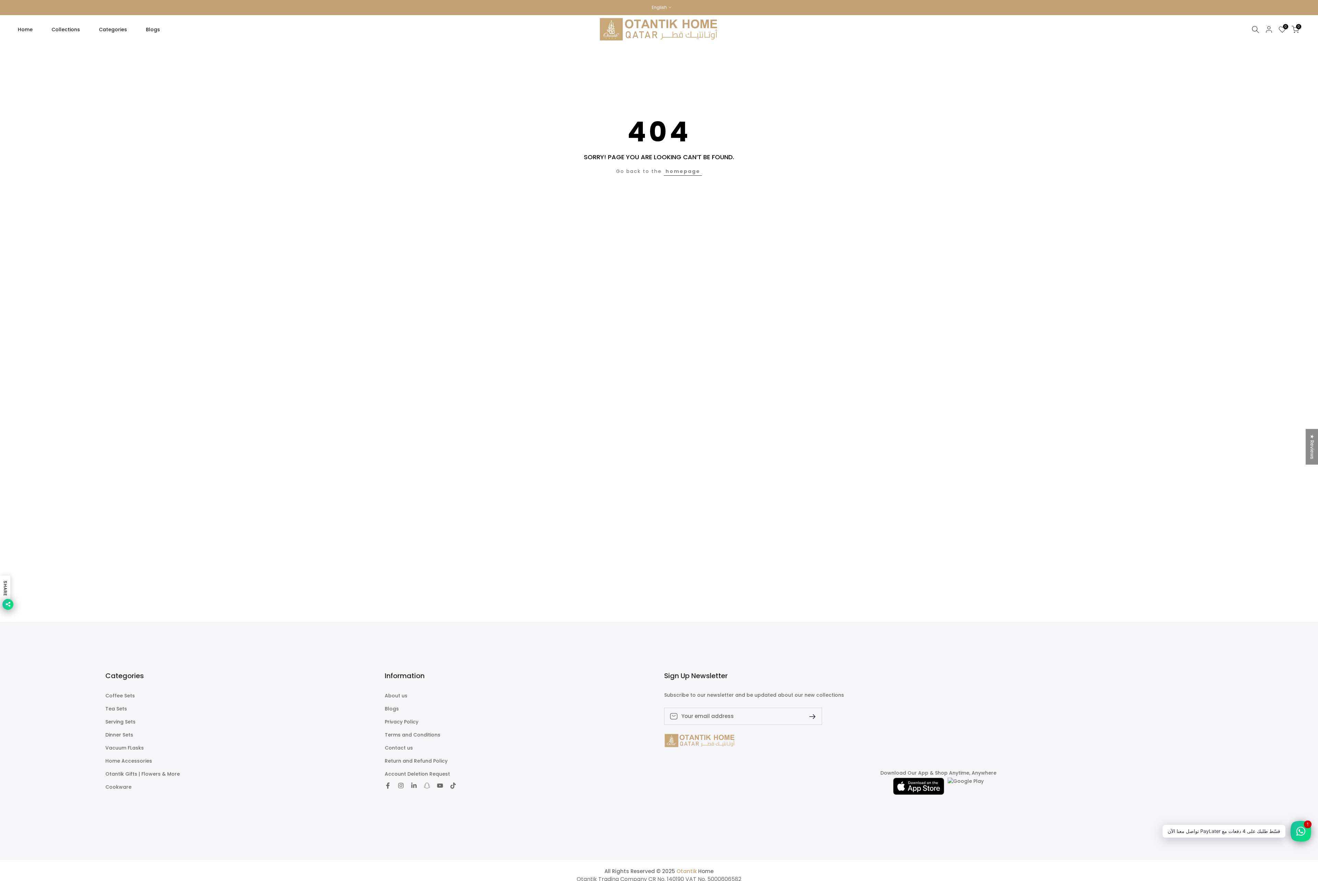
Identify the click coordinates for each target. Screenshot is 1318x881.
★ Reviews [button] (1312, 446)
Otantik (687, 871)
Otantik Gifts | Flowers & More (142, 774)
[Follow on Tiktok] (453, 786)
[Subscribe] (810, 716)
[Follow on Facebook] (388, 786)
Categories (113, 29)
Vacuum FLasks (124, 748)
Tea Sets (116, 709)
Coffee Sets (120, 696)
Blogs (153, 29)
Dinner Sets (119, 735)
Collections (65, 29)
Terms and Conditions (412, 735)
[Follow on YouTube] (440, 786)
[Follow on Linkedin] (414, 786)
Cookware (118, 787)
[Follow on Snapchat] (427, 786)
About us (396, 696)
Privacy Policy (401, 722)
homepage (683, 171)
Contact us (399, 748)
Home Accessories (128, 761)
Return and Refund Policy (416, 761)
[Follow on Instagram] (401, 786)
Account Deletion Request (417, 774)
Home (25, 29)
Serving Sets (120, 722)
